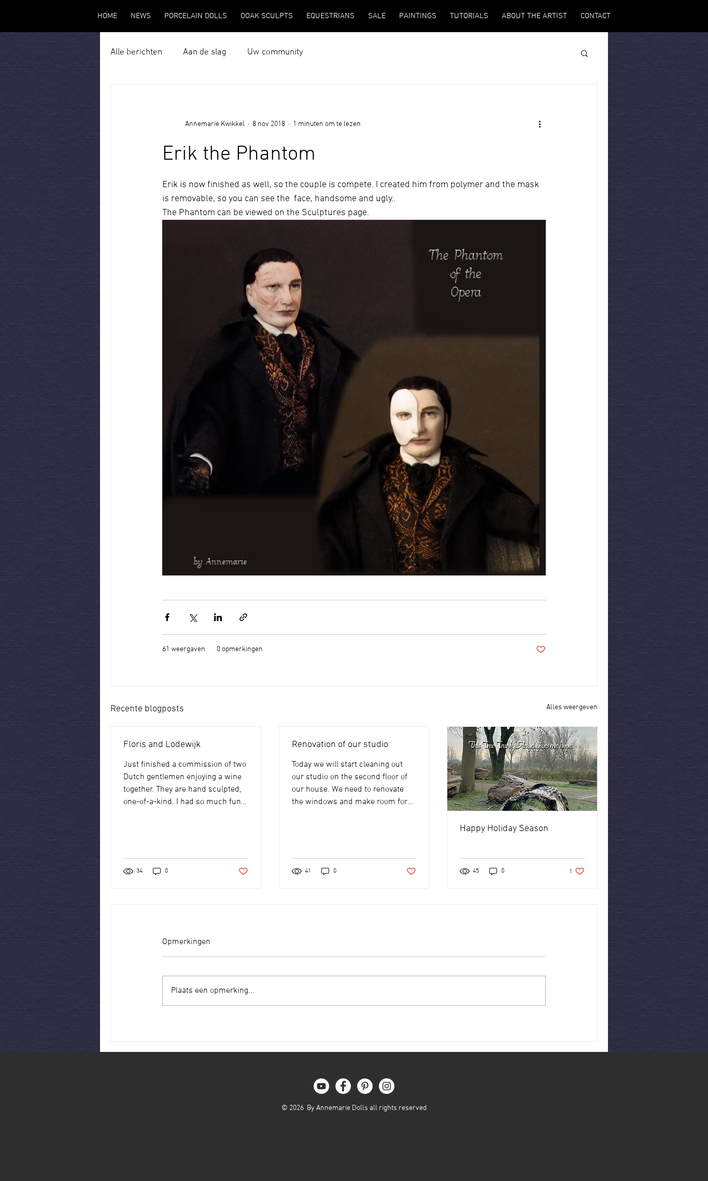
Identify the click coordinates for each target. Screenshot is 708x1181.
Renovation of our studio (340, 744)
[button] (584, 53)
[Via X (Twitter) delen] (192, 617)
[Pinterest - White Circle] (365, 1086)
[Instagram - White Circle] (386, 1086)
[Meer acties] (539, 124)
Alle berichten (136, 52)
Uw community (275, 52)
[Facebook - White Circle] (343, 1086)
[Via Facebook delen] (167, 617)
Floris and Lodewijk (162, 744)
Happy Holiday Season (504, 828)
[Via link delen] (243, 617)
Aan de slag (204, 52)
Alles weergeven (572, 707)
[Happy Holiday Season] (522, 769)
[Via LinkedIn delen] (218, 617)
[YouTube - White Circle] (321, 1086)
